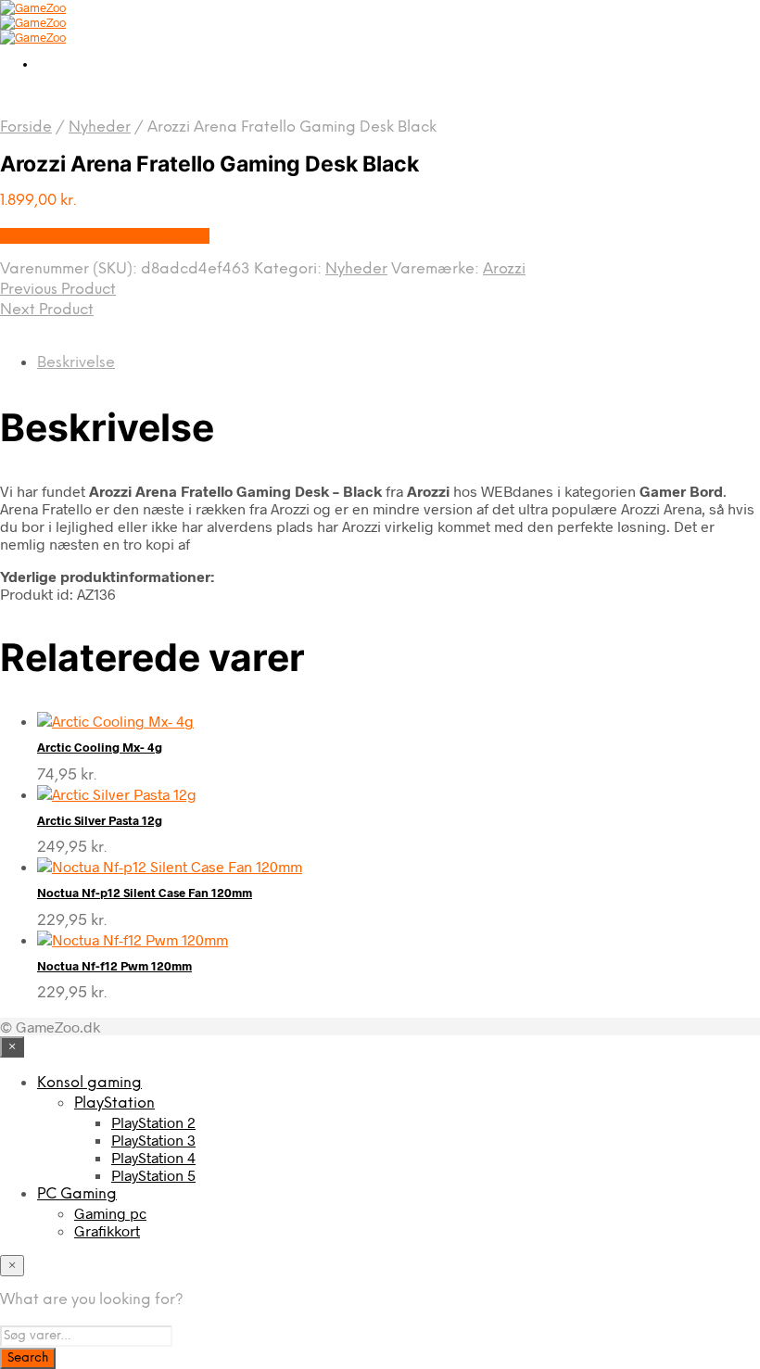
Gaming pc (110, 1213)
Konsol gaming (89, 1083)
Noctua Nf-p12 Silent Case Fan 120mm (144, 892)
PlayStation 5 (153, 1175)
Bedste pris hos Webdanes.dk (104, 236)
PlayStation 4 (153, 1157)
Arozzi (504, 269)
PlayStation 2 (153, 1122)
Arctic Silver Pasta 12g (99, 820)
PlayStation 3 (153, 1139)
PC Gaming (77, 1194)
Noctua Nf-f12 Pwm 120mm (114, 965)
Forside (26, 127)
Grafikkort (107, 1230)
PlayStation (114, 1103)
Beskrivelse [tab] (76, 363)
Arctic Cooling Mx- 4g (99, 747)
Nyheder (100, 127)
